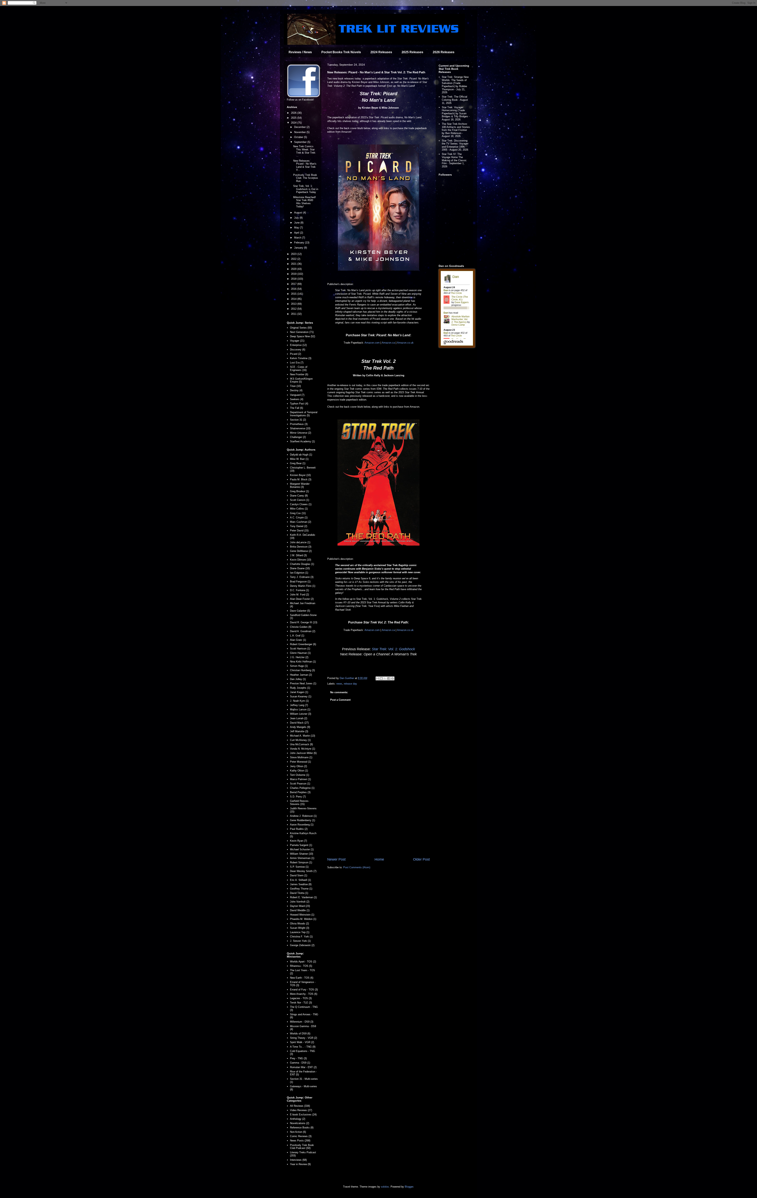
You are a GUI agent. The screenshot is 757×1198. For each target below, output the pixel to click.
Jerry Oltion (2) (298, 766)
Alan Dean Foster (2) (302, 598)
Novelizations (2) (299, 1123)
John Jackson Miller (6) (303, 753)
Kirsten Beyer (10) (300, 475)
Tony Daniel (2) (298, 526)
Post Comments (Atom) (356, 867)
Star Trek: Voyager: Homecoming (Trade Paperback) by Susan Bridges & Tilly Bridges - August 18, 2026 (456, 113)
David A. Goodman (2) (302, 631)
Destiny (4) (296, 390)
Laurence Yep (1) (299, 932)
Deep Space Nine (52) (302, 336)
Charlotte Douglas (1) (302, 564)
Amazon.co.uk (405, 342)
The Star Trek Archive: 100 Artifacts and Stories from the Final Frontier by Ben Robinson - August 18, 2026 (456, 130)
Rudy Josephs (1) (300, 687)
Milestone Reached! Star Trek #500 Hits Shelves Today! (304, 202)
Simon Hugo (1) (299, 665)
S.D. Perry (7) (298, 796)
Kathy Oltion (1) (299, 770)
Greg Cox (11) (298, 513)
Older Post (421, 859)
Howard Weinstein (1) (302, 914)
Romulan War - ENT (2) (303, 1067)
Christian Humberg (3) (302, 670)
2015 (294, 293)
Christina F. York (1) (301, 936)
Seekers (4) (296, 399)
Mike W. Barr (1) (299, 458)
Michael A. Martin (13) (302, 735)
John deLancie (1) (300, 542)
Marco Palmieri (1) (300, 779)
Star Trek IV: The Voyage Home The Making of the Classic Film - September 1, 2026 (454, 160)
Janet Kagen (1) (299, 692)
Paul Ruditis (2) (299, 828)
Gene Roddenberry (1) (302, 820)
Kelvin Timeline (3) (300, 358)
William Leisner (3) (300, 713)
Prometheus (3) (299, 424)
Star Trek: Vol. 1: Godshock (393, 649)
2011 (294, 313)
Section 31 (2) (298, 419)
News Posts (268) (300, 1140)
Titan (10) (295, 386)
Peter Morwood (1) (300, 761)
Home (379, 859)
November (300, 132)
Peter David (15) (299, 530)
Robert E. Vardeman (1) (303, 897)
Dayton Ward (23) (300, 906)
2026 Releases (443, 52)
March (298, 237)
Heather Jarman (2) (301, 674)
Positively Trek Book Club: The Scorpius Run (305, 178)
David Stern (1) (298, 875)
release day (350, 683)
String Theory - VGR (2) (303, 1037)
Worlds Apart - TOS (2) (303, 961)
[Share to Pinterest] (392, 678)
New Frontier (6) (299, 374)
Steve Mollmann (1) (301, 757)
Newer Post (336, 859)
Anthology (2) (297, 1118)
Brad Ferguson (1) (300, 581)
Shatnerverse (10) (300, 428)
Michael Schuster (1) (302, 849)
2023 (294, 253)
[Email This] (377, 678)
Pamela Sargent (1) (301, 845)
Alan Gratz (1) (298, 639)
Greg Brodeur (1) (299, 491)
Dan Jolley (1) (298, 679)
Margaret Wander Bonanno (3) (300, 485)
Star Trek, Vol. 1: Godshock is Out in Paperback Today (305, 189)
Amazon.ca (388, 342)
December (300, 127)
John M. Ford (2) (299, 594)
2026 (294, 112)
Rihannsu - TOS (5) (301, 965)
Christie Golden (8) (300, 626)
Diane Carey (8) (299, 495)
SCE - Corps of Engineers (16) (298, 368)
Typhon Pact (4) (299, 403)
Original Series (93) (301, 327)
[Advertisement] (378, 824)
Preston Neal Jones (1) (303, 683)
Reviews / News (300, 52)
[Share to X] (385, 678)
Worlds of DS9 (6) (300, 1033)
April (297, 232)
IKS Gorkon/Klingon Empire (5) (301, 380)
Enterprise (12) (298, 345)
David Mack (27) (299, 722)
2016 (294, 288)
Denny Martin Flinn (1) (302, 585)
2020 (294, 268)
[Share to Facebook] (389, 678)
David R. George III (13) (303, 622)
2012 (294, 308)
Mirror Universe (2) (300, 432)
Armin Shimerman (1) (302, 858)
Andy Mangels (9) (300, 727)
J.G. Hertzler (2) (299, 657)
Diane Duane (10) (300, 568)
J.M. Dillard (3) (298, 555)
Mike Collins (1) (299, 508)
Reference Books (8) (301, 1127)
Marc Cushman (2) (300, 521)
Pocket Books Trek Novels (341, 52)
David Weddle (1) (300, 910)
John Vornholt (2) (299, 901)
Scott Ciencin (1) (299, 499)
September (300, 142)
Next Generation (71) (302, 332)
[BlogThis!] (381, 678)
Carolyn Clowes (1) (300, 504)
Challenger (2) (298, 437)
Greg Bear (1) (297, 463)
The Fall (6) (296, 407)
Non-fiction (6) (298, 1131)
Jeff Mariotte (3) (299, 731)
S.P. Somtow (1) (299, 866)
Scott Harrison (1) (300, 648)
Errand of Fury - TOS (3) (304, 989)
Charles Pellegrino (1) (302, 787)
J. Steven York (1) (300, 940)
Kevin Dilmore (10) (300, 559)
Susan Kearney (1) (300, 696)
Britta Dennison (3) (300, 546)
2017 (294, 283)
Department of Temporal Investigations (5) (303, 414)
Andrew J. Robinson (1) (303, 815)
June (297, 222)
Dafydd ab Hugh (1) (301, 454)
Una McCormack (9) (301, 744)
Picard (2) (295, 353)
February (299, 242)
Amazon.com (372, 342)
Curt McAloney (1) (300, 740)
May (297, 227)
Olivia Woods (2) (299, 923)
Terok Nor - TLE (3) (301, 1002)
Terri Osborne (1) (299, 774)
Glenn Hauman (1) (300, 652)
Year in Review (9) (300, 1164)
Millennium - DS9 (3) (301, 1021)
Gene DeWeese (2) (301, 551)
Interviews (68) (298, 1159)
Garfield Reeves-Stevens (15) (299, 802)
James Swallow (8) (300, 884)
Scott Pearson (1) (300, 783)
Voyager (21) (297, 340)
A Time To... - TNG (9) (302, 1046)
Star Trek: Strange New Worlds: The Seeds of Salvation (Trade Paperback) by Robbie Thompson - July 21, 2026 (455, 84)
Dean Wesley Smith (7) (303, 871)
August (298, 212)
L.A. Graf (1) (297, 635)
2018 (294, 278)
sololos (385, 1186)
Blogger (409, 1186)
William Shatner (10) (301, 853)
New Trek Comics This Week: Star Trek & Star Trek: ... (304, 151)
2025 (294, 117)
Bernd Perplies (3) (300, 792)
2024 (294, 122)
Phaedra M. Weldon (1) (303, 919)
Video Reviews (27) (301, 1110)
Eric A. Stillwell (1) (300, 879)
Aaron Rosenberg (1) (301, 824)
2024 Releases (381, 52)
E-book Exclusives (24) (303, 1114)
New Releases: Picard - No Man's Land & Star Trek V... (304, 165)
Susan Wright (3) (299, 927)
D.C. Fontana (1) (299, 590)
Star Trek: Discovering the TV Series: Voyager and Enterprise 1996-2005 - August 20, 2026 (455, 145)
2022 (294, 258)
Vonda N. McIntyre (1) (302, 748)
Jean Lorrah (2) (298, 718)
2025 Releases (412, 52)
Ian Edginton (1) (299, 572)
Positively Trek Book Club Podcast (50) (302, 1147)
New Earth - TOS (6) (301, 977)
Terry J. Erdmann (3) (301, 577)
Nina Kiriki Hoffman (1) (303, 661)
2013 (294, 303)
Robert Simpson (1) (301, 862)
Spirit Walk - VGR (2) (302, 1042)
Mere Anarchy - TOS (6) (303, 993)
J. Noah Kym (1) (299, 700)
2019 (294, 273)
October (299, 137)
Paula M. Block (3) (300, 479)
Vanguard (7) (297, 394)
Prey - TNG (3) (298, 1058)
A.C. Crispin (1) (299, 517)
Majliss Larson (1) (300, 709)
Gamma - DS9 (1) (300, 1062)
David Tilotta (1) (299, 893)
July (297, 217)
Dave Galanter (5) (300, 610)
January (299, 247)
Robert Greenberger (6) (303, 644)
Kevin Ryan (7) (298, 840)
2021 (294, 263)
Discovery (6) (297, 349)
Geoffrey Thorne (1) (301, 888)
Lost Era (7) (296, 362)
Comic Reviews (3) (300, 1136)
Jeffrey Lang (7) (299, 705)
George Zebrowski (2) (302, 945)
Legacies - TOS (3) (301, 998)
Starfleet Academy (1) (302, 441)
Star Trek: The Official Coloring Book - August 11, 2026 (455, 99)
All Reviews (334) (300, 1105)
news (339, 683)
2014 (294, 298)
